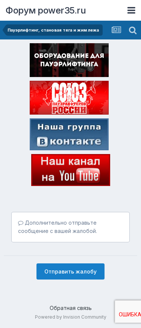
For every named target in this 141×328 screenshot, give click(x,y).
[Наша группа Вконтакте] (69, 136)
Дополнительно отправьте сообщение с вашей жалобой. (57, 226)
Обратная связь (71, 308)
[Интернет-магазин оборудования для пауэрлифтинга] (69, 62)
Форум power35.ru (46, 10)
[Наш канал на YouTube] (70, 171)
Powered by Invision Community (70, 317)
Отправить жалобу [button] (70, 271)
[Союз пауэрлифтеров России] (69, 99)
